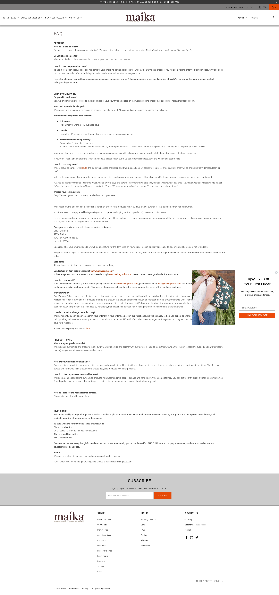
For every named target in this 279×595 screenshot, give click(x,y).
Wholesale (145, 546)
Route (84, 168)
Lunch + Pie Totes (104, 551)
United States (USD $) (237, 8)
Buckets (100, 572)
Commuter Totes (104, 519)
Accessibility (74, 588)
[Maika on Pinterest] (197, 538)
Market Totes (102, 530)
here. (88, 328)
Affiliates (144, 540)
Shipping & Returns (149, 519)
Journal (188, 530)
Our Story (188, 519)
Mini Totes (101, 546)
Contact (144, 535)
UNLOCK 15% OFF (257, 315)
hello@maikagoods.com (101, 588)
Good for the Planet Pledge (195, 525)
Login (264, 7)
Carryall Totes (103, 525)
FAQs (143, 530)
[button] (11, 18)
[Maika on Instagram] (192, 538)
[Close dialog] (276, 272)
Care (143, 525)
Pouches (101, 561)
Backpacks (101, 540)
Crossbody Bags (104, 535)
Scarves (100, 566)
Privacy (85, 588)
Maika (63, 588)
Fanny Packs (102, 556)
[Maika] (140, 18)
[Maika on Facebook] (187, 538)
